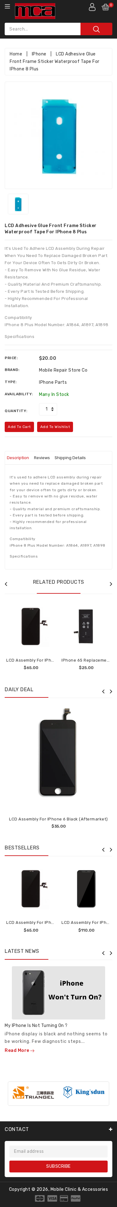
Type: (11, 382)
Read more (17, 1050)
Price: (11, 358)
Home (16, 54)
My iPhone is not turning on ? (36, 1025)
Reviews (42, 457)
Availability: (19, 394)
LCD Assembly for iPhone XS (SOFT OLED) (49, 660)
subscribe (58, 1166)
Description (18, 457)
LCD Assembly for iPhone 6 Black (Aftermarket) (58, 819)
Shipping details (70, 457)
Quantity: (16, 411)
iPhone (39, 54)
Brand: (12, 370)
